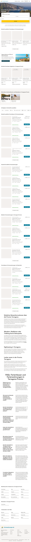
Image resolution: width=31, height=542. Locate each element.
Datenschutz (10, 540)
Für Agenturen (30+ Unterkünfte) (26, 533)
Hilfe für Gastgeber (19, 532)
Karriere (11, 531)
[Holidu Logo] (4, 1)
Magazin (11, 533)
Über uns (11, 532)
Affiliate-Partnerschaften (19, 535)
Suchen (15, 21)
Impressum (25, 539)
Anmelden (22, 1)
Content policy (14, 540)
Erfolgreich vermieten (17, 1)
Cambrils (25, 342)
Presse (18, 533)
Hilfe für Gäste (19, 531)
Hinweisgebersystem (19, 540)
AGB (28, 539)
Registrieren (26, 1)
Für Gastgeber (26, 531)
